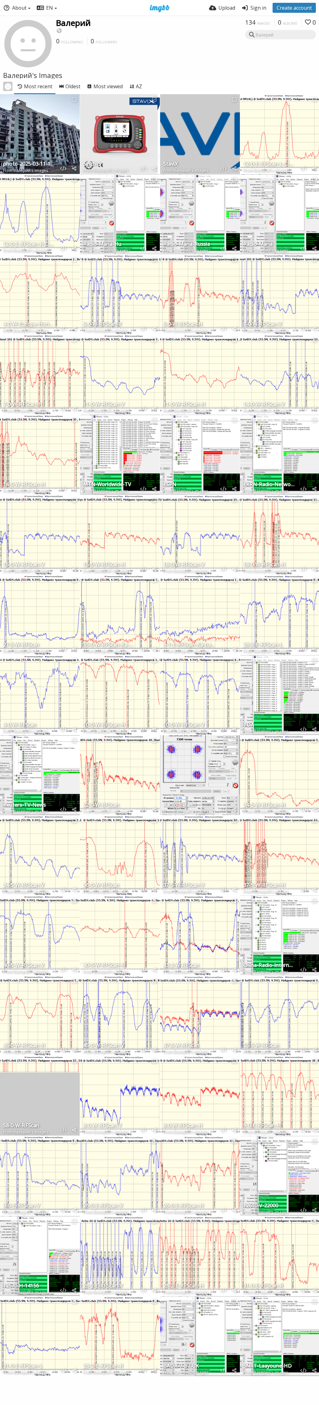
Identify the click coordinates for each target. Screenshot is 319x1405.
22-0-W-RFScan (101, 805)
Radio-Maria (258, 244)
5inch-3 (92, 164)
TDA (248, 725)
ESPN (169, 485)
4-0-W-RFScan (19, 725)
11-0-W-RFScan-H (184, 405)
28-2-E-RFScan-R (103, 1366)
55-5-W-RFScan (261, 1046)
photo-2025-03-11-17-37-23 (29, 164)
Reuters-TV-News (24, 805)
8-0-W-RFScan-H (182, 1126)
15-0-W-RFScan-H (104, 565)
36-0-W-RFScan (101, 885)
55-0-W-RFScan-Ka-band (109, 645)
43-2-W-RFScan (181, 965)
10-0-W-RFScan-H (104, 725)
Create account (294, 7)
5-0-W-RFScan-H (182, 324)
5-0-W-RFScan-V (102, 324)
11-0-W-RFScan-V (103, 405)
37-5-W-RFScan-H (264, 885)
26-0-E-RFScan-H (183, 1206)
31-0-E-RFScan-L (22, 1366)
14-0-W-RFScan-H (24, 485)
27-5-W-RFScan (21, 645)
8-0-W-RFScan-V (102, 1126)
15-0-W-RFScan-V (23, 565)
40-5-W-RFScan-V (23, 965)
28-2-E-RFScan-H (183, 1286)
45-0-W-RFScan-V (103, 1046)
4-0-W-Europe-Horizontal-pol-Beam (29, 324)
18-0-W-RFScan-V (183, 565)
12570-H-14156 (21, 1286)
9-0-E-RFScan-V (21, 1206)
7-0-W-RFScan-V (262, 324)
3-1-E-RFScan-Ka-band (189, 645)
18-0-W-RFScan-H (264, 565)
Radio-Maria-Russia (186, 244)
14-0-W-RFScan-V (263, 405)
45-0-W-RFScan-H (24, 1046)
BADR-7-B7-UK (181, 1366)
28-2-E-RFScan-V (103, 1286)
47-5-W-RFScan (181, 1046)
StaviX (170, 164)
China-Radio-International (269, 965)
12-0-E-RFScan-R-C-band (29, 244)
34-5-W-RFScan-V (23, 885)
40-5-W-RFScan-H (104, 965)
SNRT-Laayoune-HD (267, 1366)
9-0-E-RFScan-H (262, 1126)
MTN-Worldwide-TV (107, 485)
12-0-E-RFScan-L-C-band (269, 164)
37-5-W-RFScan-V (183, 885)
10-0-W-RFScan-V (183, 725)
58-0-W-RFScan (21, 1126)
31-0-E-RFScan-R (263, 1286)
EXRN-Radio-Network (269, 485)
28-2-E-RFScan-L (263, 645)
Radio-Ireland (179, 805)
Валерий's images (30, 170)
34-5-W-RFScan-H (264, 805)
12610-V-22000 (260, 1206)
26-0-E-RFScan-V (103, 1206)
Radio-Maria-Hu (102, 244)
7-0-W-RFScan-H (22, 405)
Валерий (73, 22)
